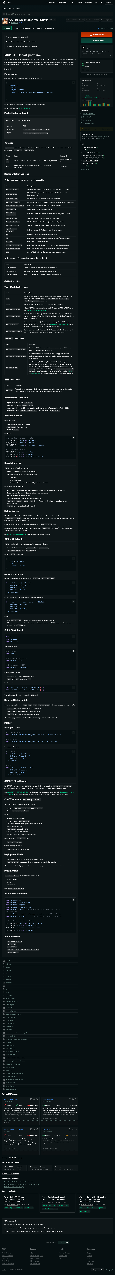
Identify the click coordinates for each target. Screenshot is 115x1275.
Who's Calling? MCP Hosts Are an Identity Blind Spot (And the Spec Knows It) (14, 1199)
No (67, 1242)
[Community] (101, 3)
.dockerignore (11, 1011)
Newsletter (90, 1261)
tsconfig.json (10, 1086)
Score (39, 28)
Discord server (58, 1231)
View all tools (84, 169)
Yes (61, 1242)
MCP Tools (5, 1261)
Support (89, 1253)
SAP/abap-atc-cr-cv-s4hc (59, 324)
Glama (4, 8)
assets (8, 961)
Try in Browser (98, 40)
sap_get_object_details (90, 160)
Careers (89, 1256)
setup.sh (9, 1070)
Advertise (90, 1264)
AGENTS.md (10, 998)
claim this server (102, 136)
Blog (88, 1258)
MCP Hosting (34, 1261)
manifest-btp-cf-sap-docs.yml (16, 1033)
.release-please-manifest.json (16, 1061)
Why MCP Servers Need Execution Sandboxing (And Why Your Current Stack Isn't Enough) (92, 1199)
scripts (8, 980)
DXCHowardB (46, 1101)
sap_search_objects (89, 163)
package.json (10, 1048)
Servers (52, 3)
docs (8, 973)
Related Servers (28, 28)
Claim (20, 22)
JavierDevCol (8, 1101)
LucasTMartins (47, 1131)
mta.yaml (9, 1042)
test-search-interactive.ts (14, 1080)
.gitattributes (10, 1017)
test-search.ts (10, 1083)
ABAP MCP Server (24, 108)
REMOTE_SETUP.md (13, 1064)
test (7, 992)
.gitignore (9, 1020)
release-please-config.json (15, 1058)
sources (9, 983)
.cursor (8, 970)
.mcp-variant (10, 1036)
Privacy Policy (63, 1256)
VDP (60, 1258)
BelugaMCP (46, 1129)
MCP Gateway (35, 1258)
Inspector (88, 3)
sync (7, 989)
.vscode (9, 995)
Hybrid (111, 28)
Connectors (62, 3)
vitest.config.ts (11, 1089)
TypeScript (103, 28)
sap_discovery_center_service (93, 158)
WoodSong (7, 1131)
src (7, 986)
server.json (10, 1067)
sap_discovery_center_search (93, 155)
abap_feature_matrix (89, 147)
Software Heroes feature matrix (37, 310)
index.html (9, 1026)
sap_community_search (90, 152)
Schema (16, 28)
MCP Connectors (7, 1256)
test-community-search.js (14, 1073)
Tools (71, 3)
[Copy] (73, 82)
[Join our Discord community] (106, 1270)
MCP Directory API (36, 1256)
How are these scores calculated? (96, 74)
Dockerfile (9, 1008)
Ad (110, 55)
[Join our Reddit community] (109, 1270)
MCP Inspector (35, 1264)
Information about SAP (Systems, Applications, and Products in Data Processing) (21, 1185)
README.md (10, 1055)
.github (8, 976)
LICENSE (9, 1030)
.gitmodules (10, 1023)
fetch (84, 150)
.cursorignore (10, 1005)
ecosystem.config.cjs (13, 1014)
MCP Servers (6, 1253)
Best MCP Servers (8, 1264)
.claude (8, 964)
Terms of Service (64, 1253)
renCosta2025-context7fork (12, 1167)
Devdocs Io (58, 1167)
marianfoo (14, 22)
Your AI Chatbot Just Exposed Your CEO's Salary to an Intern (53, 1198)
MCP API (40, 1224)
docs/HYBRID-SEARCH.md (16, 534)
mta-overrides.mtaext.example (16, 1039)
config (8, 967)
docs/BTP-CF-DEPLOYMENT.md (18, 792)
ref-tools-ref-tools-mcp (37, 1167)
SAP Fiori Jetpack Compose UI (14, 1129)
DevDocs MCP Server (11, 1099)
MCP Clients (6, 1258)
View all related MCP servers (12, 1158)
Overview (7, 28)
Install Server (98, 35)
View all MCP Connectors (10, 1174)
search (85, 166)
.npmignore (10, 1045)
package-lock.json (12, 1051)
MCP (10, 8)
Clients (79, 3)
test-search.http (11, 1076)
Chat (31, 1253)
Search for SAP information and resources (18, 1182)
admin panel (100, 138)
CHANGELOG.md (12, 1001)
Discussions (49, 28)
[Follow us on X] (112, 1270)
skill (39, 373)
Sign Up (108, 3)
